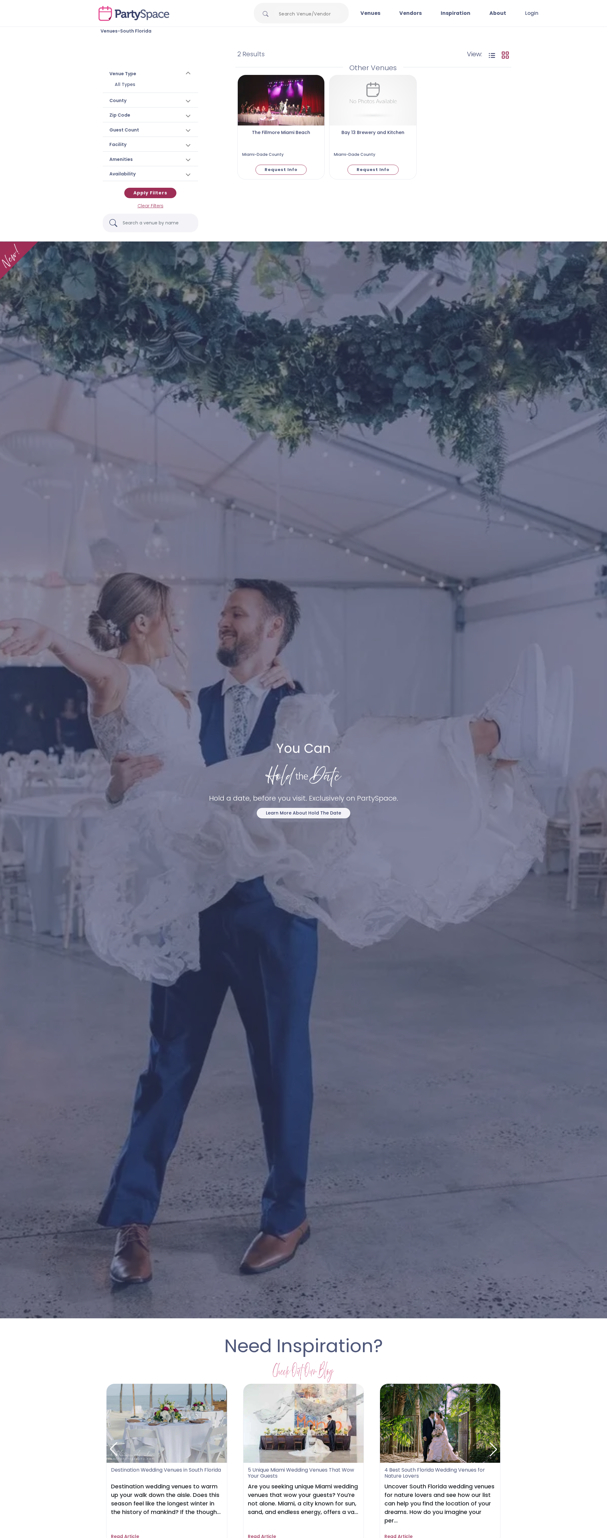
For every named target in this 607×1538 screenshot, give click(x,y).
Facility (117, 144)
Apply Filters (150, 193)
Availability (122, 174)
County (117, 100)
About (497, 13)
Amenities (121, 159)
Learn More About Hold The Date (303, 813)
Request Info (281, 170)
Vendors (410, 13)
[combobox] (307, 14)
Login (531, 13)
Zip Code (119, 115)
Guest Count (124, 130)
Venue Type (122, 73)
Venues (370, 13)
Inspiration (455, 13)
